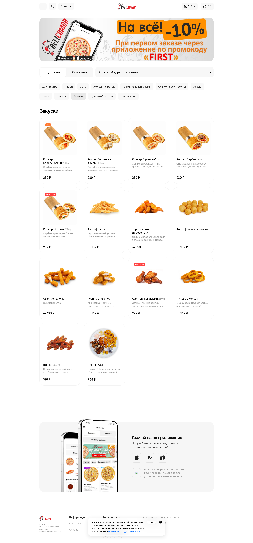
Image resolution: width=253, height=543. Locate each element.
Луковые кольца (187, 298)
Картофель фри (98, 229)
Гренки (51, 365)
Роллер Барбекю (191, 159)
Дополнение (128, 96)
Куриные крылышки (149, 298)
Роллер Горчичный (148, 159)
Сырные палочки (54, 298)
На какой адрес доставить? (119, 72)
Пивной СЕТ (96, 365)
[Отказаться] (160, 522)
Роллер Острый (57, 229)
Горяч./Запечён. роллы (137, 86)
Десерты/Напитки (102, 96)
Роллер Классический (56, 161)
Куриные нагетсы (99, 298)
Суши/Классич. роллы (172, 86)
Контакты (75, 523)
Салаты (61, 96)
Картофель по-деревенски (142, 230)
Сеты (83, 86)
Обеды (197, 86)
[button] (124, 59)
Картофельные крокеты (192, 229)
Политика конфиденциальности (162, 517)
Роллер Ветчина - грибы (99, 161)
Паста (45, 96)
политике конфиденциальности (124, 531)
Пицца (69, 86)
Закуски (78, 96)
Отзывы (74, 529)
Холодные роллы (104, 86)
